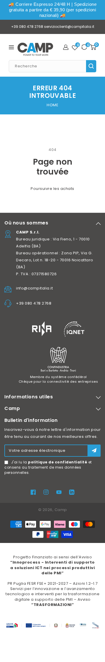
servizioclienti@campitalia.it (69, 26)
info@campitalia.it (34, 288)
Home (52, 105)
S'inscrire (94, 450)
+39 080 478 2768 (27, 26)
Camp (61, 509)
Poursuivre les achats (52, 188)
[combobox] (52, 66)
